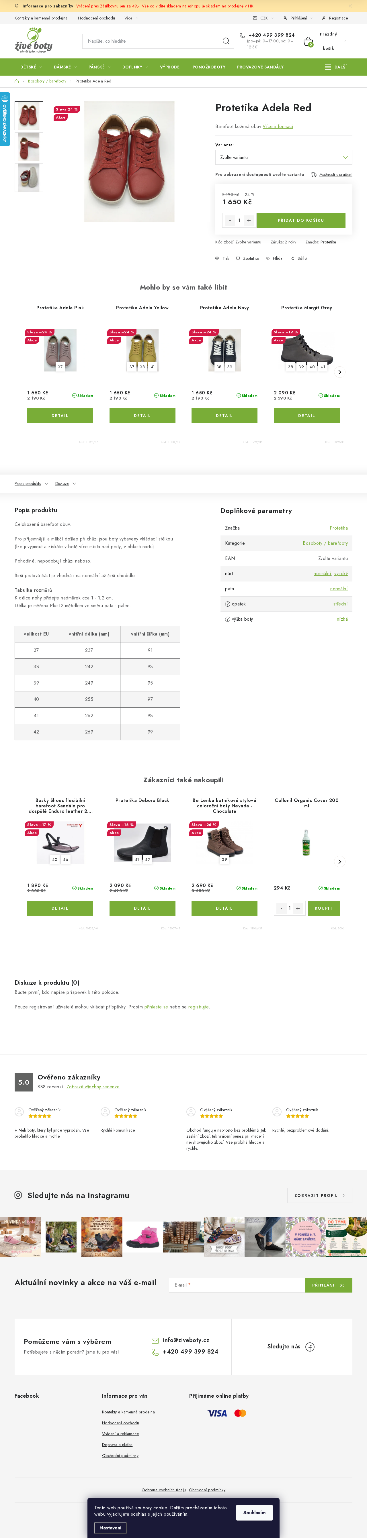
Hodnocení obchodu (96, 18)
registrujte (198, 1007)
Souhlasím (254, 1512)
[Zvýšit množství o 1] (249, 220)
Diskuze (62, 483)
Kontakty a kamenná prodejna (41, 18)
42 (147, 859)
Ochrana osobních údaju (164, 1490)
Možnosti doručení (336, 174)
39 (230, 367)
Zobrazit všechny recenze (93, 1086)
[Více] (335, 67)
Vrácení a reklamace (120, 1434)
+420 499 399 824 (271, 35)
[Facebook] (310, 1347)
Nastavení (110, 1528)
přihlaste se (156, 1007)
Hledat (226, 41)
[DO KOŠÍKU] (324, 908)
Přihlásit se (328, 1285)
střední (340, 604)
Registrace (338, 18)
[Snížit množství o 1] (230, 220)
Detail (60, 415)
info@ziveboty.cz (186, 1340)
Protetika (328, 242)
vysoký (341, 573)
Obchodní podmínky (120, 1455)
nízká (342, 619)
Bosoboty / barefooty (325, 543)
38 (142, 367)
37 (60, 367)
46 (65, 859)
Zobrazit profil (316, 1195)
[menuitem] (31, 67)
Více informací (278, 126)
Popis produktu (28, 483)
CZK (264, 18)
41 (153, 367)
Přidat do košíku (301, 220)
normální (322, 573)
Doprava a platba (117, 1444)
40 (312, 367)
